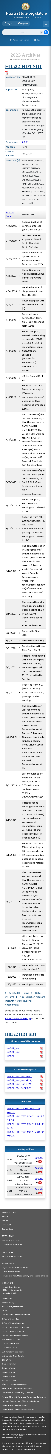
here (21, 1434)
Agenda (39, 1157)
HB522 (10, 1056)
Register (24, 23)
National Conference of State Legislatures (20, 1401)
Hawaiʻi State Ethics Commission (16, 1315)
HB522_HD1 (13, 1052)
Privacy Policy (8, 1302)
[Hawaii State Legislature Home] (25, 6)
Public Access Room (11, 1272)
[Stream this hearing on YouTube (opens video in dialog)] (39, 1161)
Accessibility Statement (12, 1307)
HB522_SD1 (13, 1048)
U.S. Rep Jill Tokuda (10, 1343)
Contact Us (7, 1298)
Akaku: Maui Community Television (17, 1388)
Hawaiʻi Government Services (15, 1336)
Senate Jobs (7, 1229)
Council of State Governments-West (18, 1409)
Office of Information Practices (15, 1327)
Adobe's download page (18, 1018)
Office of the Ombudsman (13, 1323)
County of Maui (8, 1368)
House (5, 1216)
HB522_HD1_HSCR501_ (19, 1076)
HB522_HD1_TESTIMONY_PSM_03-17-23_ (26, 1126)
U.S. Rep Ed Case (9, 1348)
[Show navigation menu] (46, 24)
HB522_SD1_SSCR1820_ (20, 1088)
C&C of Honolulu (9, 1364)
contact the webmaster (19, 1446)
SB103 (25, 142)
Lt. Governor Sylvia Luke (12, 1244)
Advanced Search (21, 40)
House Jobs (7, 1225)
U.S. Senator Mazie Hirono (13, 1352)
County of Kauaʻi (9, 1372)
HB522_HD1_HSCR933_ (20, 1080)
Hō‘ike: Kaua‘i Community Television (17, 1393)
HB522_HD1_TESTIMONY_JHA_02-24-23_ (26, 1118)
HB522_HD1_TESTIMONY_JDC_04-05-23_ (26, 1133)
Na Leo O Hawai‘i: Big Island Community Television (24, 1397)
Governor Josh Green (11, 1240)
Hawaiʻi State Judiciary (12, 1256)
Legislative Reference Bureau (15, 1267)
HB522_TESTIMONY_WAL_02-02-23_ (23, 1110)
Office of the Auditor (11, 1319)
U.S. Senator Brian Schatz (13, 1356)
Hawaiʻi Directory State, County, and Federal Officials (25, 1276)
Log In (9, 23)
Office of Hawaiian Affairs (13, 1331)
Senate (5, 1220)
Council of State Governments (15, 1405)
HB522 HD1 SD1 (23, 66)
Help (39, 40)
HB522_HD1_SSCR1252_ (20, 1084)
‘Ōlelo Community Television (14, 1384)
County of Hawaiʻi (9, 1376)
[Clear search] (41, 32)
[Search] (46, 32)
